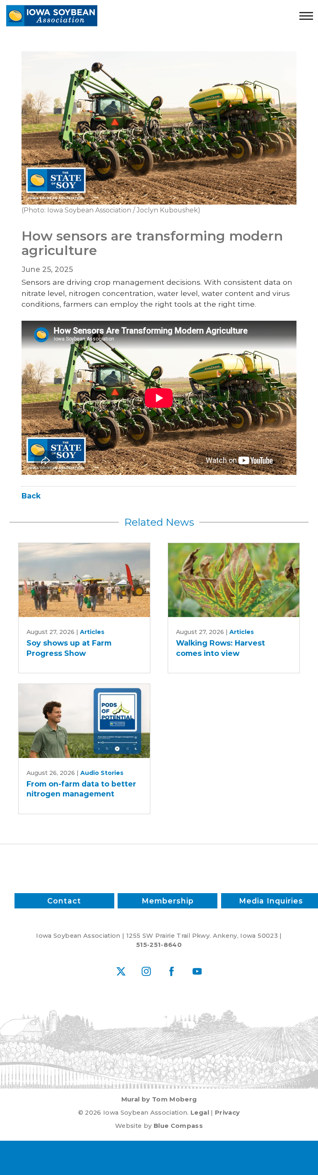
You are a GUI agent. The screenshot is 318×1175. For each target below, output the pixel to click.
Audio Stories (101, 773)
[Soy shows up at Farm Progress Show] (84, 580)
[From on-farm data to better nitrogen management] (84, 721)
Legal (199, 1112)
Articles (92, 632)
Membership (168, 900)
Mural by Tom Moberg (159, 1099)
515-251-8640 (159, 945)
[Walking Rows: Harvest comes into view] (234, 580)
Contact (64, 900)
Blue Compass (178, 1126)
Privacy (227, 1112)
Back (31, 495)
